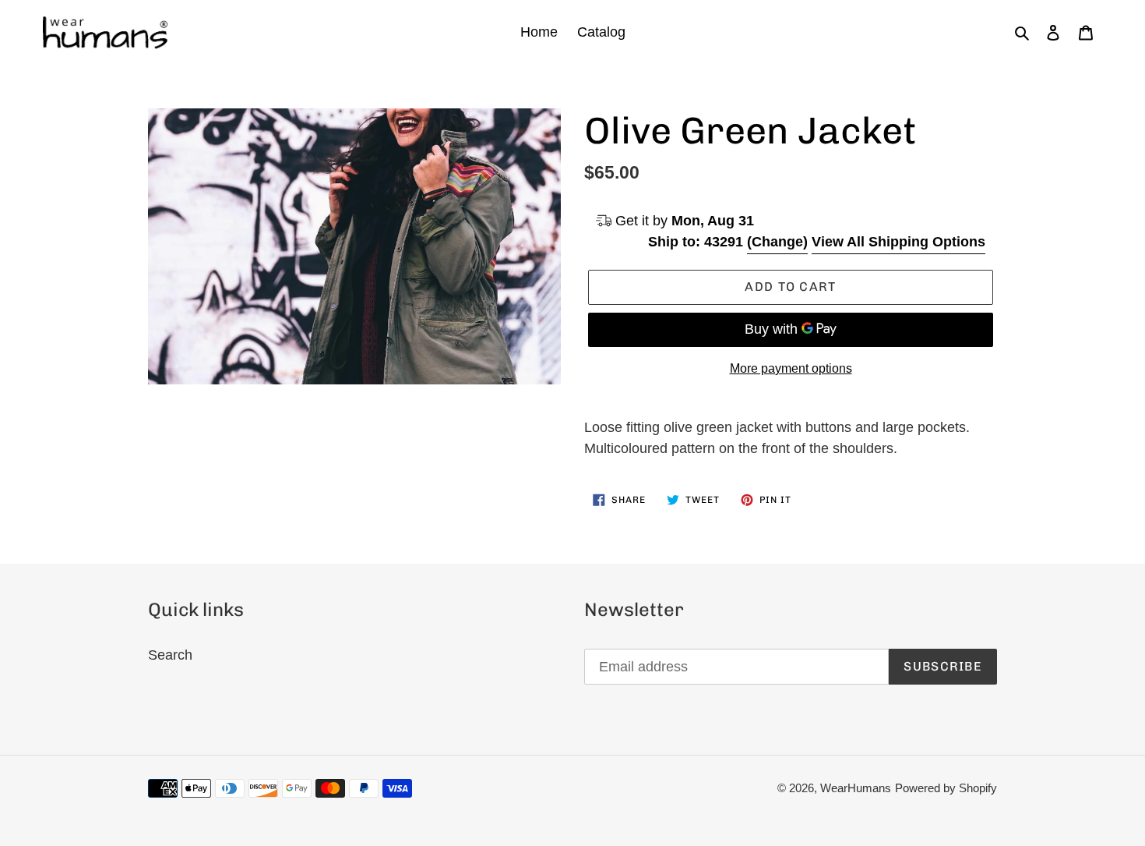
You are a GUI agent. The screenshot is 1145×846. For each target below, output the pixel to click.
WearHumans (855, 788)
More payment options (791, 368)
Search (170, 655)
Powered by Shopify (946, 788)
